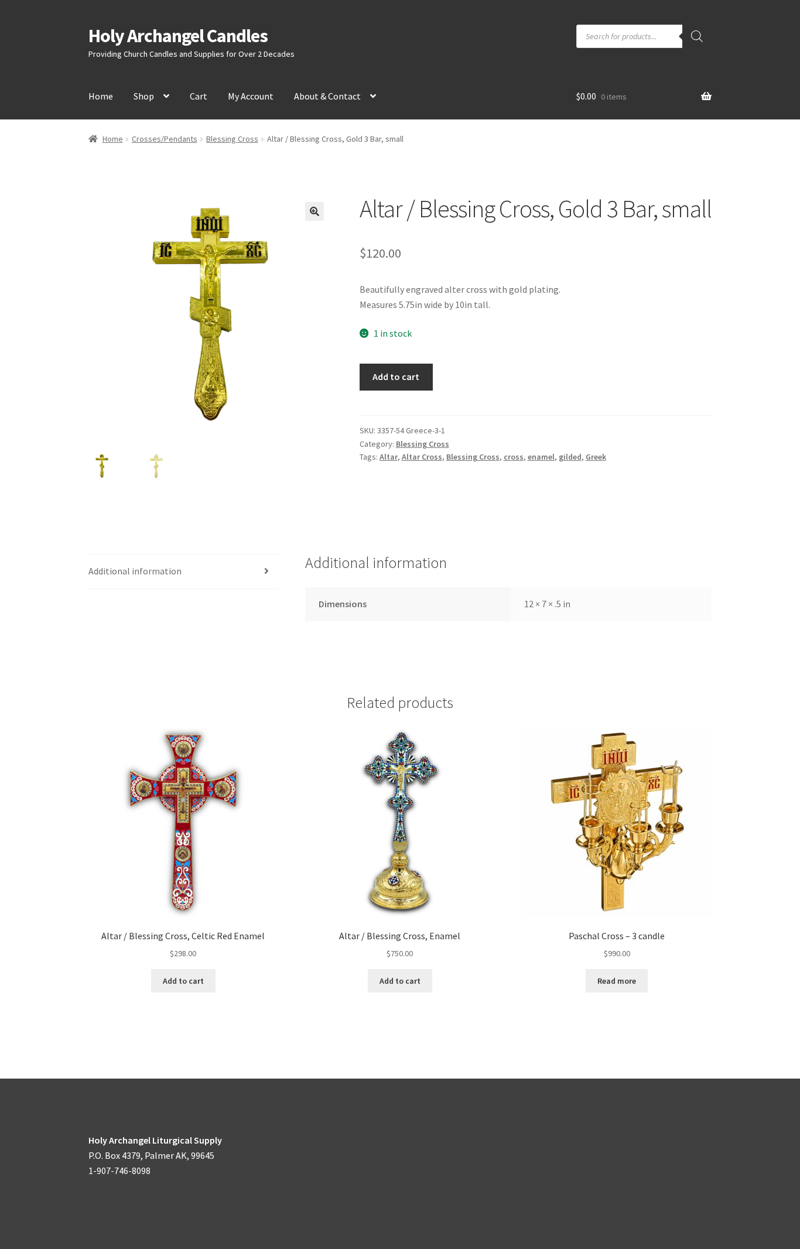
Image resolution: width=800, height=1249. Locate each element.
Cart (198, 96)
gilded (570, 456)
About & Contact (327, 96)
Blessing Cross (232, 139)
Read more (616, 981)
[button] (314, 211)
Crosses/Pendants (164, 139)
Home (100, 96)
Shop (144, 96)
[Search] (697, 36)
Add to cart (395, 376)
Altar (389, 456)
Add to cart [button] (183, 981)
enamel (541, 456)
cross (514, 456)
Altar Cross (422, 456)
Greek (596, 456)
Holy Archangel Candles (178, 35)
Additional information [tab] (135, 571)
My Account (250, 96)
